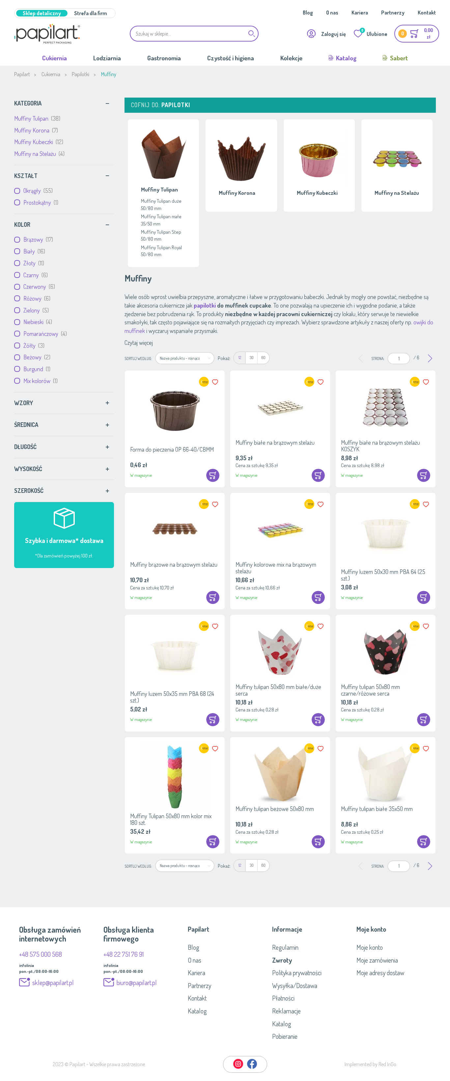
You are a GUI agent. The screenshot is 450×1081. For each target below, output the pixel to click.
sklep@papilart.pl (53, 982)
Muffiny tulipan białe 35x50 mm (377, 808)
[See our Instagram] (238, 1067)
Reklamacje (286, 1010)
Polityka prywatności (297, 972)
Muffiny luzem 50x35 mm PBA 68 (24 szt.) (172, 697)
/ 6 (416, 357)
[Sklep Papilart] (47, 33)
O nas (332, 12)
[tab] (64, 103)
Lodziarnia (107, 58)
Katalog (345, 58)
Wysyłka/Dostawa (294, 985)
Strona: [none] (377, 358)
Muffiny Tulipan (36, 118)
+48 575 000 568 (40, 954)
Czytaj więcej (139, 342)
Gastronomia (164, 58)
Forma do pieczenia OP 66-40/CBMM (172, 449)
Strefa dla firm (90, 13)
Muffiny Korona (35, 130)
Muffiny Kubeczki (38, 141)
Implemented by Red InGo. (371, 1064)
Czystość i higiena (230, 58)
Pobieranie (284, 1036)
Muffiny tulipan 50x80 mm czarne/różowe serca (370, 690)
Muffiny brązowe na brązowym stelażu (173, 564)
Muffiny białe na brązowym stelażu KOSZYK (380, 445)
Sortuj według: (138, 358)
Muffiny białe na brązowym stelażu (275, 442)
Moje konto (369, 947)
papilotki (205, 305)
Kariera (360, 12)
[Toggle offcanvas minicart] (416, 34)
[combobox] (194, 34)
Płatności (283, 998)
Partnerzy (393, 12)
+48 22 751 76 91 (123, 954)
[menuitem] (239, 358)
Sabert (398, 58)
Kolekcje (291, 58)
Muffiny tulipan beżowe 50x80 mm (275, 808)
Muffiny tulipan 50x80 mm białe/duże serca (278, 690)
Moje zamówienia (377, 960)
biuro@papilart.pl (137, 982)
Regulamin (285, 947)
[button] (215, 382)
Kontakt (427, 12)
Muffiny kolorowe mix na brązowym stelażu (276, 567)
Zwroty (282, 960)
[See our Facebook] (252, 1067)
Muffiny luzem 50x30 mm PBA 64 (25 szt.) (383, 575)
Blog (308, 12)
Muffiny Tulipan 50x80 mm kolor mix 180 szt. (170, 819)
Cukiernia (54, 58)
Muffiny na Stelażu (38, 153)
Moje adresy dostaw (380, 972)
